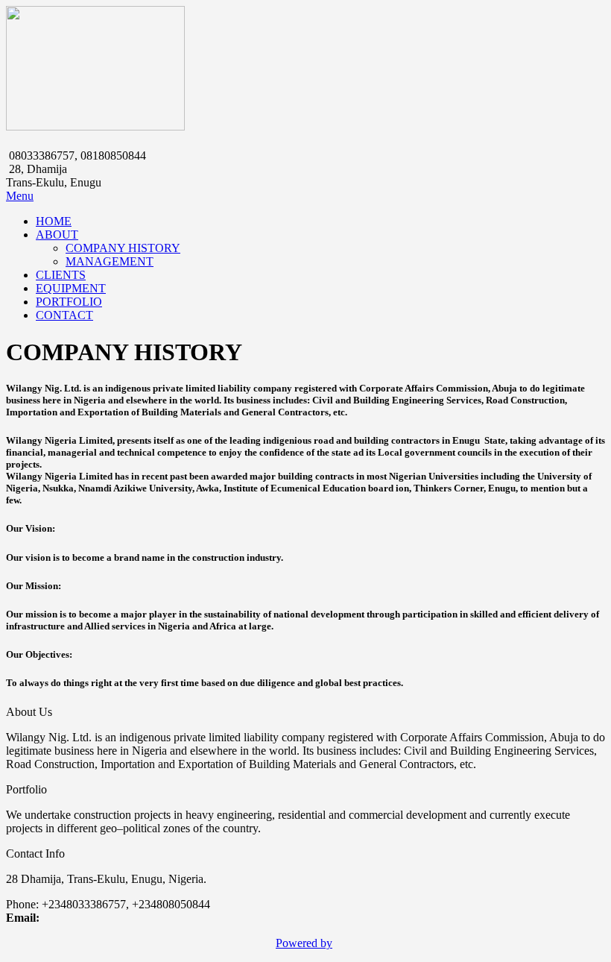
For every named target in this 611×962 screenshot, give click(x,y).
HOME (54, 221)
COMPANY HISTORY (123, 248)
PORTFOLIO (69, 301)
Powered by (304, 943)
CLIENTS (61, 274)
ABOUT (57, 234)
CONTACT (64, 315)
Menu (20, 195)
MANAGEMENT (109, 261)
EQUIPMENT (71, 288)
